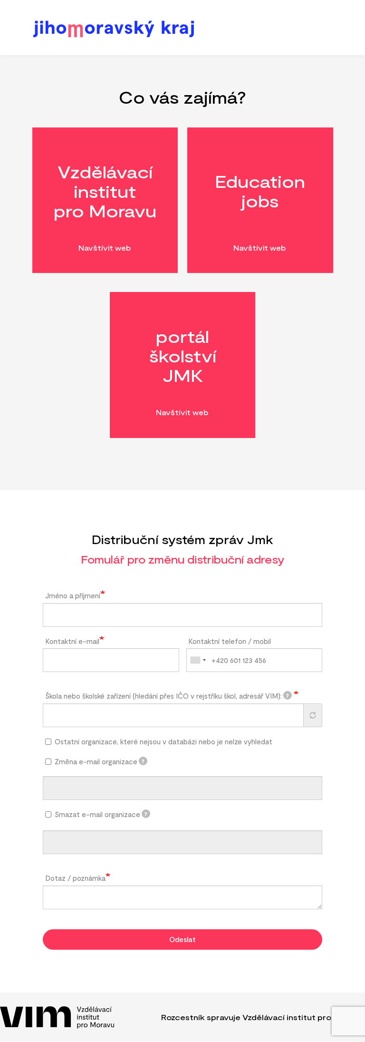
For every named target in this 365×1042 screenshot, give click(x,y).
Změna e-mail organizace (100, 761)
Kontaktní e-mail (72, 641)
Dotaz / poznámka (75, 878)
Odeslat (182, 939)
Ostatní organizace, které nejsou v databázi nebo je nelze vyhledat (163, 741)
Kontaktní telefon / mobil (229, 641)
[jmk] (181, 28)
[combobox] (198, 660)
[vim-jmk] (57, 1017)
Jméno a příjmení (72, 595)
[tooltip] (287, 695)
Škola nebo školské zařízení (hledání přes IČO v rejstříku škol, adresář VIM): (167, 695)
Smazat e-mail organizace (101, 814)
